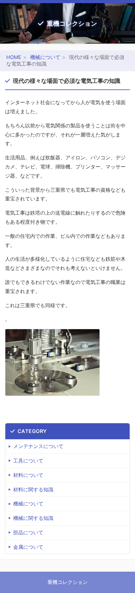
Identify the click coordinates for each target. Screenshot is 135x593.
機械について (45, 57)
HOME (13, 57)
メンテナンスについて (38, 446)
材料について (28, 475)
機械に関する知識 (33, 518)
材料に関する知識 (33, 489)
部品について (28, 532)
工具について (28, 460)
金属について (28, 547)
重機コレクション (72, 23)
